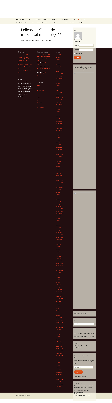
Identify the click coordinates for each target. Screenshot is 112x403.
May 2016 (58, 336)
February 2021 (59, 204)
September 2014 (59, 384)
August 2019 (58, 244)
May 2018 (58, 280)
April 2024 (58, 116)
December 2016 (59, 320)
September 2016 (59, 327)
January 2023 (59, 149)
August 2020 (58, 216)
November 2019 (59, 237)
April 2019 (58, 253)
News (38, 87)
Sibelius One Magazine (55, 22)
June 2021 (58, 194)
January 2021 (59, 206)
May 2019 (58, 251)
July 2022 (58, 163)
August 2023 (58, 133)
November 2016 (59, 322)
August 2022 (58, 161)
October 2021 (59, 185)
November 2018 (59, 265)
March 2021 (58, 201)
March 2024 (58, 118)
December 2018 (59, 263)
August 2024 (58, 107)
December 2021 (59, 180)
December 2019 (59, 235)
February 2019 (59, 258)
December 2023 (59, 126)
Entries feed (39, 102)
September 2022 (59, 159)
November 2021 (59, 182)
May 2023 (58, 140)
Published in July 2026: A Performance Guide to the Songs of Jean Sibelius (24, 58)
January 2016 (59, 346)
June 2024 (58, 111)
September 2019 (59, 242)
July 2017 (58, 303)
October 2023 (59, 128)
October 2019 (59, 239)
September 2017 (59, 298)
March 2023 (58, 144)
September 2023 (59, 130)
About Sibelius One (20, 19)
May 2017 (58, 308)
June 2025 (58, 85)
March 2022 (58, 173)
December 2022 (59, 152)
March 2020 (58, 227)
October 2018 (59, 268)
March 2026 (58, 66)
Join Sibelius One (65, 19)
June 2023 (58, 137)
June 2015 (58, 362)
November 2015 (59, 351)
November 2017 (59, 294)
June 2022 (58, 166)
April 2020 (58, 225)
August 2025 (58, 81)
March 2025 (58, 90)
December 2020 (59, 208)
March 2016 (58, 341)
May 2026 (58, 62)
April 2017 (58, 310)
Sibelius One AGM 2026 (23, 54)
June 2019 (58, 249)
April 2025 (58, 88)
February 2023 (59, 147)
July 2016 (58, 332)
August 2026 (58, 54)
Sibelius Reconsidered (69, 22)
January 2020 (59, 232)
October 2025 (59, 76)
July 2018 (58, 275)
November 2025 (59, 73)
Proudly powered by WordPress (23, 395)
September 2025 (59, 78)
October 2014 (59, 381)
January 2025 (59, 95)
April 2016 (58, 339)
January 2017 (59, 317)
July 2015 (58, 360)
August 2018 (58, 272)
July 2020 (58, 218)
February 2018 (59, 287)
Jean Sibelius (54, 19)
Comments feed (40, 105)
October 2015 (59, 353)
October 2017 (59, 296)
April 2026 (58, 64)
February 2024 (59, 121)
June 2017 (58, 306)
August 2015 (58, 358)
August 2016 (58, 329)
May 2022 (58, 168)
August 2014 (58, 386)
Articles (38, 85)
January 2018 (59, 289)
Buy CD (30, 19)
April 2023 (58, 142)
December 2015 (59, 348)
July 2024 (58, 109)
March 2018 (58, 284)
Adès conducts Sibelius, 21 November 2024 (43, 68)
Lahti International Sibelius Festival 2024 (43, 74)
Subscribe (78, 372)
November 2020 (59, 211)
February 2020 (59, 230)
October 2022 (59, 156)
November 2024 (59, 99)
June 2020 (58, 220)
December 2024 (59, 97)
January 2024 (59, 123)
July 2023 (58, 135)
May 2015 (58, 365)
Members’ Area (81, 19)
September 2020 (59, 213)
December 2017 (59, 291)
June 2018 (58, 277)
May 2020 (58, 223)
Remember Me (78, 53)
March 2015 (58, 370)
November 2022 (59, 154)
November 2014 (59, 379)
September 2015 (59, 355)
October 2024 (59, 102)
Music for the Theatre (21, 22)
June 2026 (58, 59)
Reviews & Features (42, 22)
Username (76, 45)
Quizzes (32, 22)
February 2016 (59, 343)
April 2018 (58, 282)
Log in (38, 100)
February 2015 (59, 372)
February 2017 (59, 315)
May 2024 (58, 114)
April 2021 (58, 199)
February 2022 (59, 175)
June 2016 (58, 334)
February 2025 (59, 92)
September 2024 (59, 104)
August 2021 (58, 189)
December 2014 (59, 377)
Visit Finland (80, 22)
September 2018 (59, 270)
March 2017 (58, 313)
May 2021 (58, 197)
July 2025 (58, 83)
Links (73, 19)
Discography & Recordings (42, 19)
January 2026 (59, 69)
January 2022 (59, 178)
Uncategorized (40, 90)
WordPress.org (40, 107)
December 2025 (59, 71)
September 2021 (59, 187)
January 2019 (59, 261)
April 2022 (58, 171)
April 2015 (58, 367)
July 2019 (58, 246)
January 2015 (59, 374)
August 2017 (58, 301)
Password (76, 49)
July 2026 (58, 57)
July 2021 (58, 192)
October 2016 (59, 325)
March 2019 (58, 256)
